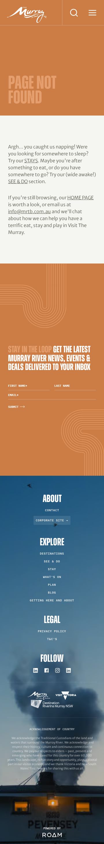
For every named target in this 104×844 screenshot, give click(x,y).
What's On (52, 577)
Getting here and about (52, 600)
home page (80, 197)
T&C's (52, 639)
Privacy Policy (52, 631)
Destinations (52, 553)
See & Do (18, 181)
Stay (52, 569)
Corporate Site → (52, 520)
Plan (52, 585)
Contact (52, 510)
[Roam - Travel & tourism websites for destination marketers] (52, 835)
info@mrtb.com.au (29, 211)
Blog (52, 592)
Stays (31, 160)
